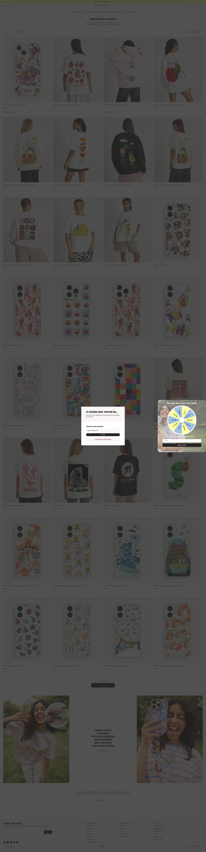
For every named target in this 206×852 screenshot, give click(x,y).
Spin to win (182, 445)
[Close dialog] (159, 402)
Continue (103, 434)
